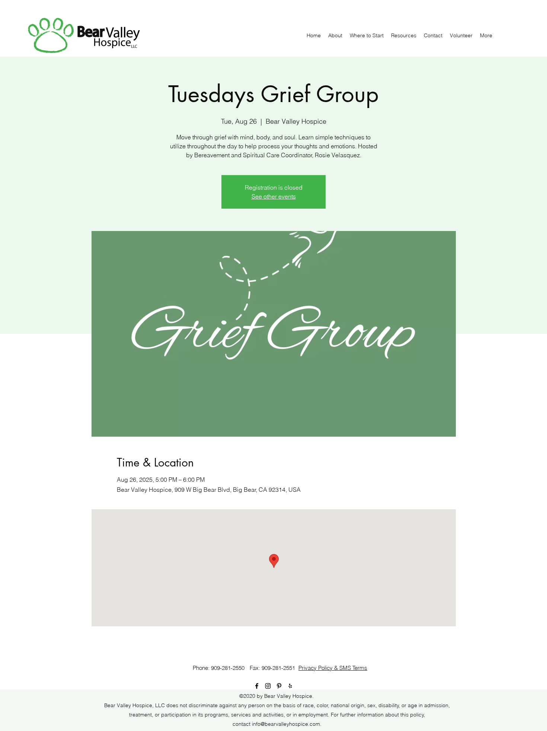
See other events (274, 196)
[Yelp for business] (290, 686)
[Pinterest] (279, 686)
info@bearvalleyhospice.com (286, 724)
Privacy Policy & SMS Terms (332, 667)
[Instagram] (268, 686)
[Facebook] (256, 686)
